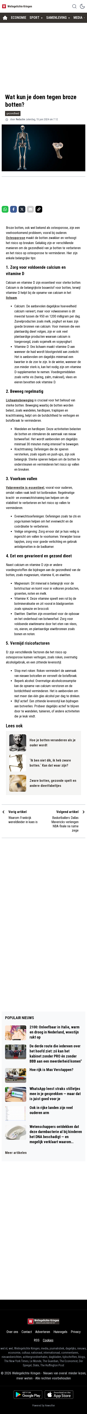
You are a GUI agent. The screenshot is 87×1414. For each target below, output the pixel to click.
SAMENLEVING (56, 18)
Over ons (12, 1332)
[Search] (74, 6)
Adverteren (42, 1332)
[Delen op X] (22, 209)
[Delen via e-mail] (30, 209)
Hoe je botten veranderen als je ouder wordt (53, 742)
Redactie (20, 119)
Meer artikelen (16, 1153)
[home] (5, 17)
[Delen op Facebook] (13, 209)
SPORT (34, 18)
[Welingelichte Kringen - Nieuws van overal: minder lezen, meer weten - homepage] (17, 6)
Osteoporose (15, 238)
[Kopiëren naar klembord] (38, 209)
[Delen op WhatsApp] (5, 209)
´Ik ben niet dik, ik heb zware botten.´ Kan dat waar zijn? (50, 762)
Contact (27, 1332)
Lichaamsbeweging (20, 400)
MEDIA (77, 18)
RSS (36, 1340)
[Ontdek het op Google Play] (28, 1394)
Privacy (76, 1332)
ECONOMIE (18, 18)
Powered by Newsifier (43, 1405)
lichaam (11, 298)
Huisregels (60, 1332)
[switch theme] (82, 6)
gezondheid (12, 113)
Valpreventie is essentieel (25, 488)
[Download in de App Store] (59, 1394)
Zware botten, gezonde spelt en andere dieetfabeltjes (53, 783)
